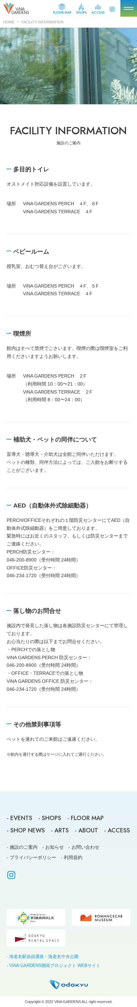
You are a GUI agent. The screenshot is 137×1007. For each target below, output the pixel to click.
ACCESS (97, 12)
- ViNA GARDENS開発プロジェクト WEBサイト (53, 965)
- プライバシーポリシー (31, 857)
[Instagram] (11, 876)
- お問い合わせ (83, 847)
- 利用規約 (71, 857)
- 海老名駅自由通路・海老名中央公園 (42, 956)
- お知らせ (53, 847)
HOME (8, 22)
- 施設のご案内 (22, 847)
